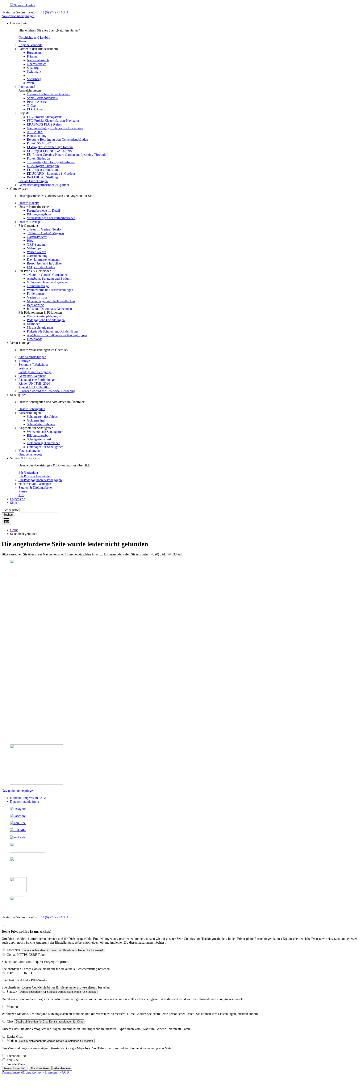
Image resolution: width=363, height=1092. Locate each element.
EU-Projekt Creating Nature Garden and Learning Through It (67, 154)
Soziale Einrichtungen (33, 181)
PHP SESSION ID (19, 973)
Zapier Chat (14, 1036)
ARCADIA (35, 132)
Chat (10, 1021)
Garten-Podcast (37, 237)
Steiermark (34, 71)
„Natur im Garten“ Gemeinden (47, 274)
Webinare (24, 368)
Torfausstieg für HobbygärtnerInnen (51, 162)
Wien (30, 83)
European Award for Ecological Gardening (46, 391)
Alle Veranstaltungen (32, 357)
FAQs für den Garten (41, 267)
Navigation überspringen (18, 16)
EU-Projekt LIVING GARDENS (49, 151)
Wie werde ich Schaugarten (45, 431)
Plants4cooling (36, 135)
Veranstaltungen (29, 450)
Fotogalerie (17, 499)
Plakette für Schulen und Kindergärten (52, 331)
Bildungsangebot (38, 435)
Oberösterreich (36, 64)
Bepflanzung (35, 305)
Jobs (21, 495)
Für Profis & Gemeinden (34, 476)
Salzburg (33, 67)
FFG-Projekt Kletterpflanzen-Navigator (53, 120)
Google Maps (16, 1064)
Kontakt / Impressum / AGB (28, 798)
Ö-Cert (31, 105)
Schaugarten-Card (39, 439)
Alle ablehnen (62, 1068)
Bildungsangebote (39, 214)
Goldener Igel (36, 420)
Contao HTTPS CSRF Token (26, 954)
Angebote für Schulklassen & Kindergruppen (57, 335)
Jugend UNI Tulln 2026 (34, 387)
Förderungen (35, 293)
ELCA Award (36, 109)
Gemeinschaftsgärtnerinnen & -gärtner (43, 185)
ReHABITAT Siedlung (42, 177)
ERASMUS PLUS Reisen (44, 124)
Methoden (33, 324)
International (26, 86)
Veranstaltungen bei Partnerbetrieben (51, 218)
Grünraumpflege (38, 286)
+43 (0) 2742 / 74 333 (53, 12)
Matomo (12, 1006)
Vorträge (24, 361)
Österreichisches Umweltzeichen (48, 94)
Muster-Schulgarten (40, 327)
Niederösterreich (38, 60)
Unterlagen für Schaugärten (45, 447)
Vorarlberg (34, 79)
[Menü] (6, 521)
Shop (13, 502)
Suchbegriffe (10, 510)
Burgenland (34, 52)
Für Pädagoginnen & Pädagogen (40, 480)
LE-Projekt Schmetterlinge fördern (50, 147)
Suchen (8, 514)
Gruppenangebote (30, 454)
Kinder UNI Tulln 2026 (34, 383)
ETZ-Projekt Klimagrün (43, 166)
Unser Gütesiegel (29, 222)
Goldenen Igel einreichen (43, 443)
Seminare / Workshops (33, 364)
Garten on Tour (37, 297)
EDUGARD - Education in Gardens (51, 173)
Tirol (30, 75)
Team (22, 41)
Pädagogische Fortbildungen (46, 320)
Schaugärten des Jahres (42, 416)
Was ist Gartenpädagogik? (44, 316)
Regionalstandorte (30, 45)
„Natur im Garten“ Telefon (44, 229)
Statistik (12, 991)
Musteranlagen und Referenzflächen (51, 301)
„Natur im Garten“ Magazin (45, 233)
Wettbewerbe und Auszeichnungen (50, 290)
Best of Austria (37, 101)
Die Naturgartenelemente (43, 259)
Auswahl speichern (14, 1068)
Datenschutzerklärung (24, 801)
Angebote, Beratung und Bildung (49, 278)
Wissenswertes (36, 252)
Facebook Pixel (17, 1056)
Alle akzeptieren (40, 1068)
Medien (12, 1040)
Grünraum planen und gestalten (47, 282)
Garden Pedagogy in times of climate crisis (55, 128)
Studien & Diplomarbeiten (35, 487)
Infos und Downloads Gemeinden (49, 308)
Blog (30, 240)
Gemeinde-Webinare (32, 376)
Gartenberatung (37, 256)
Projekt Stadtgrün (38, 158)
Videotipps (34, 248)
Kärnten (32, 56)
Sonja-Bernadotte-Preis (42, 98)
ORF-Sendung (36, 244)
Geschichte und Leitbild (34, 37)
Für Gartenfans (28, 472)
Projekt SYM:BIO (39, 143)
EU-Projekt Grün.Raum (43, 170)
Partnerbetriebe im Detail (43, 210)
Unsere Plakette (28, 203)
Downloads (34, 339)
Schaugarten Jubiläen (41, 424)
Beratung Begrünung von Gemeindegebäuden (57, 139)
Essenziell (13, 950)
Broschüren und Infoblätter (45, 263)
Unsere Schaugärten (31, 409)
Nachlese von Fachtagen (34, 484)
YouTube (13, 1060)
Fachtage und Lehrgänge (34, 372)
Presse (22, 491)
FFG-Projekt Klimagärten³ (44, 117)
